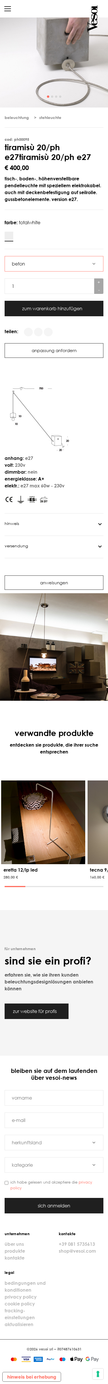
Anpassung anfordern (54, 350)
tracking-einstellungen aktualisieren (20, 1317)
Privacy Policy (21, 1297)
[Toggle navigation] (7, 8)
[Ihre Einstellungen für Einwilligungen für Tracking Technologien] (97, 1374)
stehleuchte (50, 117)
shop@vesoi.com (77, 1251)
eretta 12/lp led (20, 870)
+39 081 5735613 (77, 1244)
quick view (44, 858)
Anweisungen (54, 582)
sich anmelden (54, 1206)
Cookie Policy (20, 1304)
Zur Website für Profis (35, 1011)
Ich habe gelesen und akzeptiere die (51, 1185)
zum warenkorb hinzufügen (53, 308)
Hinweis (12, 523)
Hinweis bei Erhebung (31, 1377)
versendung (16, 545)
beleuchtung (17, 117)
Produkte (15, 1251)
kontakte (14, 1258)
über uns (14, 1244)
